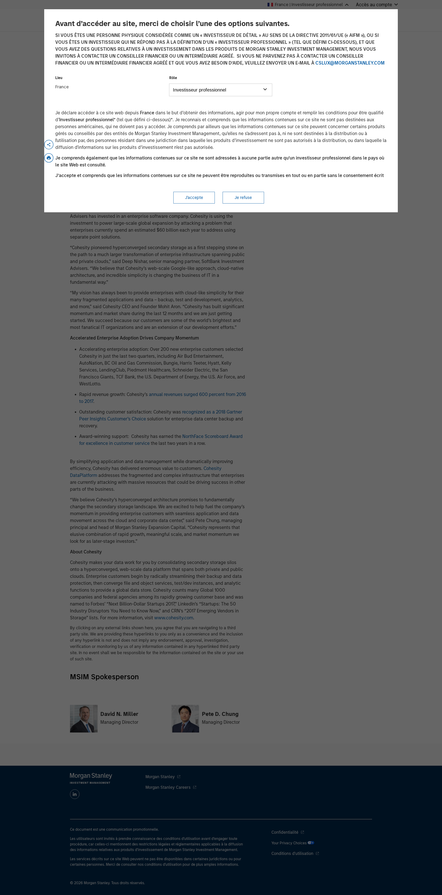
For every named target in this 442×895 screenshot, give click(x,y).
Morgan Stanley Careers (168, 787)
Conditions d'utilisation (292, 853)
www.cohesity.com (173, 617)
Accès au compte (374, 4)
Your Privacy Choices (289, 843)
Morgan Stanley (160, 776)
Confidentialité (284, 832)
